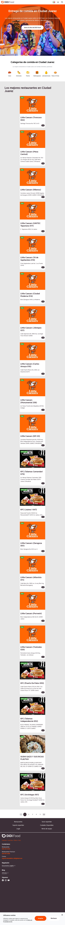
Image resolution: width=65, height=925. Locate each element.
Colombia (4, 840)
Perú (19, 840)
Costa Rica (10, 840)
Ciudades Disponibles (47, 825)
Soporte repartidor (18, 825)
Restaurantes (18, 822)
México (15, 840)
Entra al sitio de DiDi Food (32, 27)
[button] (32, 27)
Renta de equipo (47, 829)
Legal (18, 829)
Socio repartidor (47, 822)
